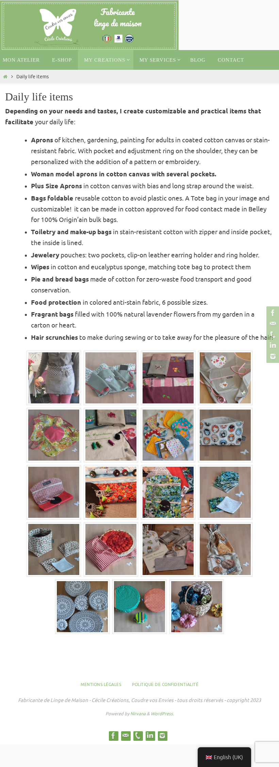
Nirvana (138, 714)
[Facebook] (271, 312)
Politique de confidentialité (165, 684)
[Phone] (271, 334)
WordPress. (162, 714)
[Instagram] (271, 356)
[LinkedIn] (271, 345)
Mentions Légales (101, 684)
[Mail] (271, 323)
